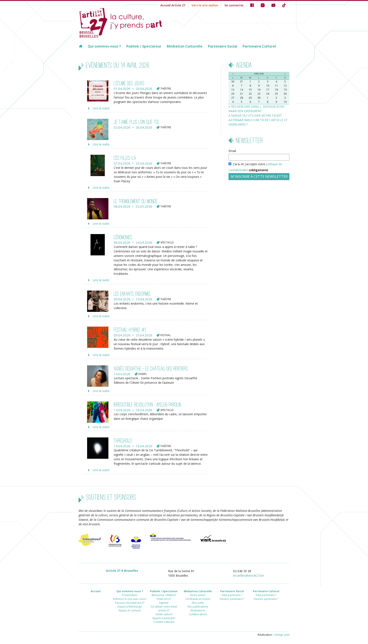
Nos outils (198, 603)
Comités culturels (163, 622)
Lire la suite (101, 108)
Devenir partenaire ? (232, 599)
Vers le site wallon (204, 5)
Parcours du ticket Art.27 (130, 603)
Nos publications (198, 606)
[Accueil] (125, 22)
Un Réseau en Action (197, 599)
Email (232, 151)
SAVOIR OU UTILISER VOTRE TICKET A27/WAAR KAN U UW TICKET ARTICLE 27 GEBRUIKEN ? (258, 119)
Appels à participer (163, 618)
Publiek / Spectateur (143, 46)
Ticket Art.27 (163, 599)
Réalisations (198, 610)
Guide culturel (163, 614)
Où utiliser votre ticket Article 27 (164, 608)
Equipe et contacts (130, 610)
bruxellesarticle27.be (248, 575)
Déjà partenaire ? (232, 595)
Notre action (198, 595)
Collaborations (198, 614)
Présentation (129, 595)
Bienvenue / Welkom (164, 595)
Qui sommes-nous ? (104, 46)
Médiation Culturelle (185, 46)
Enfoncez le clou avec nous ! (130, 599)
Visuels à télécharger (129, 606)
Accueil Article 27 (172, 5)
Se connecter (234, 5)
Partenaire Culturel (259, 46)
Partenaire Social (222, 46)
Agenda (163, 603)
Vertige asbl (281, 635)
